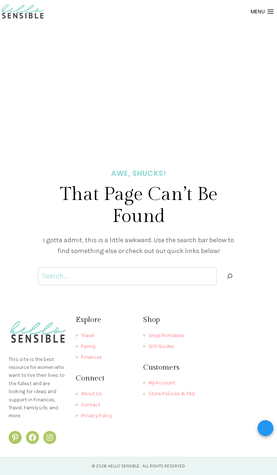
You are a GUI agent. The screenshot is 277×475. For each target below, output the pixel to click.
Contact (90, 405)
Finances (91, 357)
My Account (162, 383)
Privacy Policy (96, 416)
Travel (87, 335)
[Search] (229, 276)
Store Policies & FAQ (172, 394)
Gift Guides (161, 346)
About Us (91, 394)
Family (88, 346)
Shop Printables (167, 335)
